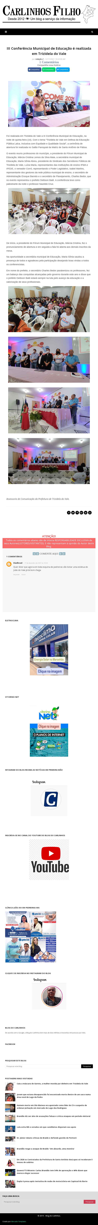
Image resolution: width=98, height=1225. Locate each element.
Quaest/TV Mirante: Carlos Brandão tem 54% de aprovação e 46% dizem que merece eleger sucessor (52, 1171)
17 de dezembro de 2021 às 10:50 (36, 563)
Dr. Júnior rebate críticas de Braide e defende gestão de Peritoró (47, 1138)
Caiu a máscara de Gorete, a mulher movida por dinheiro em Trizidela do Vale (52, 1083)
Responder (16, 574)
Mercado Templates (18, 1221)
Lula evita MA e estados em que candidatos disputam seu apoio (46, 1127)
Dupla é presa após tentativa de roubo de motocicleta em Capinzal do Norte (52, 1181)
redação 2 (39, 59)
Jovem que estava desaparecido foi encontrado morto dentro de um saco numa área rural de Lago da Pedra (54, 1095)
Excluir (24, 574)
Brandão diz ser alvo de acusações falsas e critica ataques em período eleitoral (53, 1116)
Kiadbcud (17, 563)
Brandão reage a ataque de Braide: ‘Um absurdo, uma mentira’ (45, 1148)
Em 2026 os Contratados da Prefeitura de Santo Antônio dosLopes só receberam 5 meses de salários (55, 1160)
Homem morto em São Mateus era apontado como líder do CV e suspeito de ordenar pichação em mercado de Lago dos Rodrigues (52, 1106)
